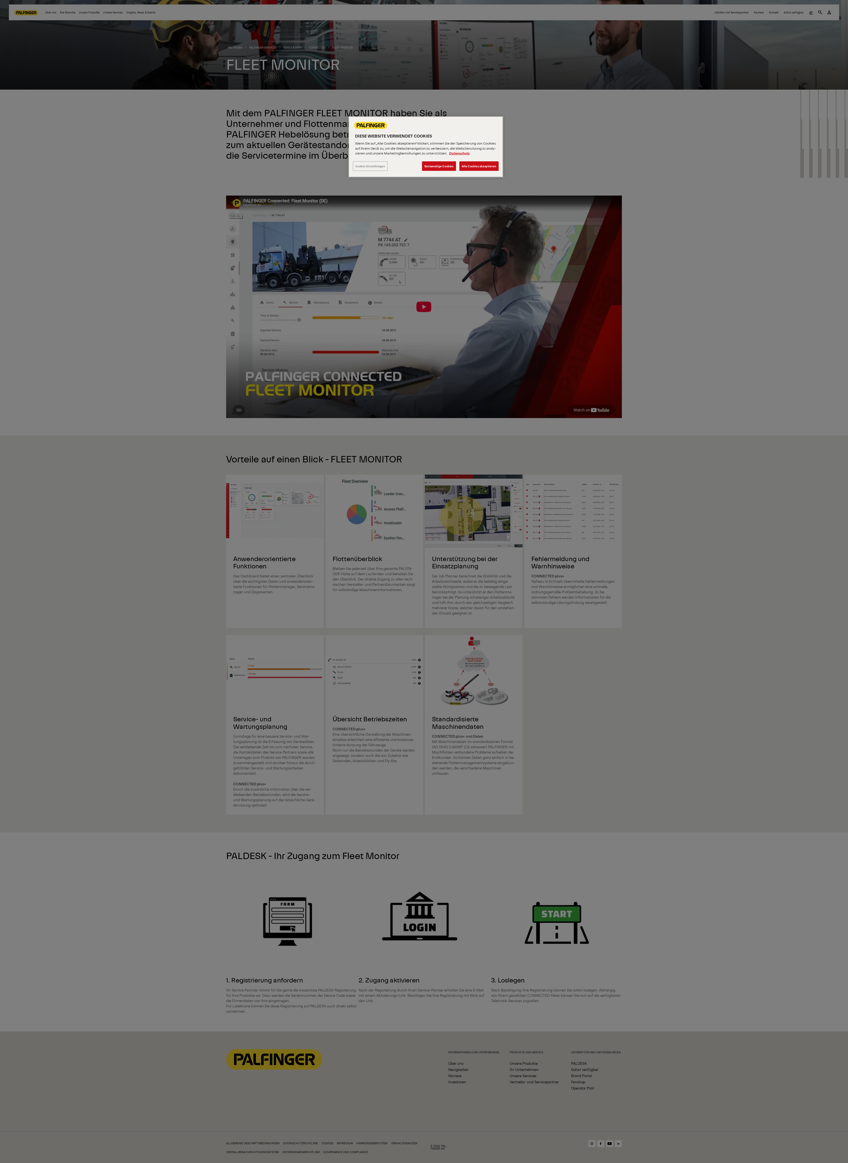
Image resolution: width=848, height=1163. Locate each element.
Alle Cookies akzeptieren (479, 166)
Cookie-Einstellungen (370, 166)
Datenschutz (459, 153)
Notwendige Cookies (439, 166)
